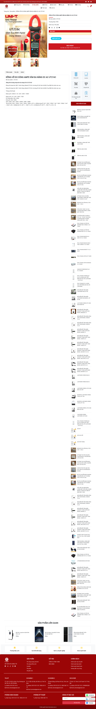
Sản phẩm (36, 4)
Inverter (28, 666)
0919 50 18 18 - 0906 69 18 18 (12, 1)
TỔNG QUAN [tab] (9, 72)
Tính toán (44, 8)
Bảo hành (53, 4)
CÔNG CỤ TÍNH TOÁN (54, 661)
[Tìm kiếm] (88, 6)
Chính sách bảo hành (76, 664)
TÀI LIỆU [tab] (16, 72)
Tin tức (71, 4)
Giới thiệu (27, 4)
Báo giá (62, 4)
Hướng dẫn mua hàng (76, 668)
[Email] (91, 2)
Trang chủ (18, 4)
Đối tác (45, 4)
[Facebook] (86, 2)
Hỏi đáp (79, 4)
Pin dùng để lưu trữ (31, 664)
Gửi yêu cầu (77, 702)
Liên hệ (53, 8)
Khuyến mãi (30, 670)
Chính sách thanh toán (76, 666)
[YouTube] (88, 2)
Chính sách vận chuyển (76, 661)
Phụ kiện (57, 24)
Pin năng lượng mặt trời (33, 661)
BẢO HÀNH (51, 664)
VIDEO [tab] (22, 72)
